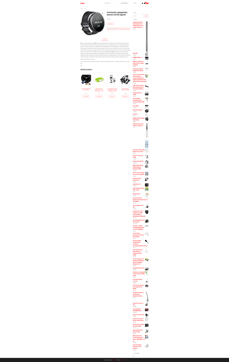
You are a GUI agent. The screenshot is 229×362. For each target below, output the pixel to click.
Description (105, 39)
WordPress (114, 360)
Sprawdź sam (110, 23)
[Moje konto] (142, 3)
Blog (85, 8)
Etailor (83, 3)
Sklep (82, 8)
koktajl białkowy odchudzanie (125, 29)
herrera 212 (119, 29)
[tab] (105, 38)
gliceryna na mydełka (114, 29)
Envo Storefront (122, 360)
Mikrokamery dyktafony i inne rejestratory (121, 28)
